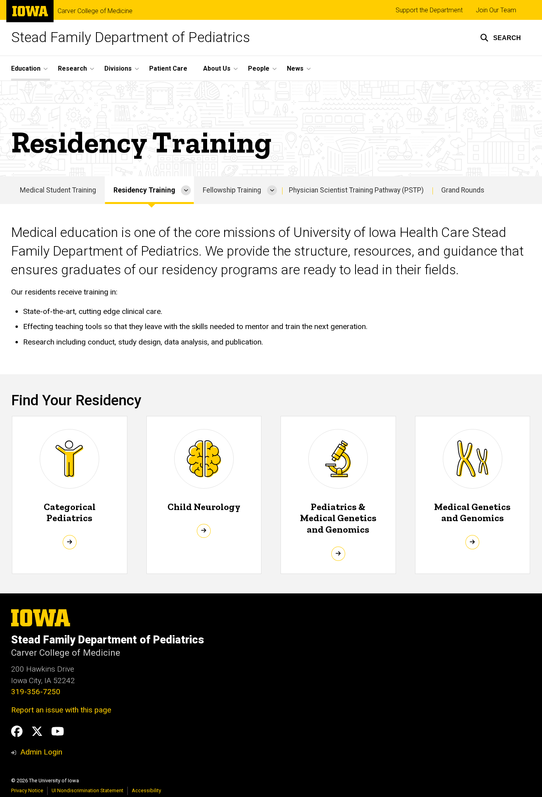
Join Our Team (496, 10)
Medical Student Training (58, 190)
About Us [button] (217, 68)
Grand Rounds (462, 190)
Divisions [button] (118, 68)
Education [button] (25, 68)
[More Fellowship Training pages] (272, 190)
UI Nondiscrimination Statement (87, 790)
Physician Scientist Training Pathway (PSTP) (356, 190)
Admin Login (41, 752)
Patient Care (168, 68)
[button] (500, 38)
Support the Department (429, 10)
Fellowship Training (232, 190)
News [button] (295, 68)
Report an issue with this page (61, 709)
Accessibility (146, 790)
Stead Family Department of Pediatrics (130, 37)
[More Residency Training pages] (186, 190)
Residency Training (144, 190)
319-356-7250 (35, 691)
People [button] (258, 68)
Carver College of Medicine (95, 11)
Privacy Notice (27, 790)
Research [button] (72, 68)
